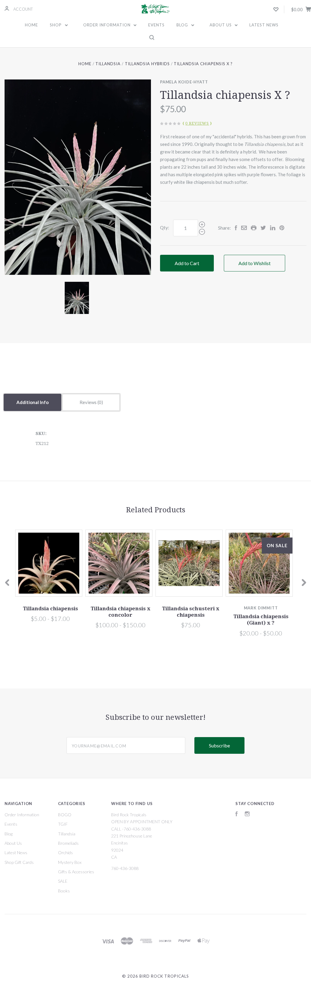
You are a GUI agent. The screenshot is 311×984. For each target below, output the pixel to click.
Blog (182, 24)
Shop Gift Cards (19, 862)
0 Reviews (197, 123)
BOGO (64, 814)
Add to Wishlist (254, 263)
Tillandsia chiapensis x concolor (120, 611)
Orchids (65, 852)
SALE (62, 881)
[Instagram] (247, 814)
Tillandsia (66, 833)
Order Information (107, 24)
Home (31, 24)
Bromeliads (68, 843)
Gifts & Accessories (76, 871)
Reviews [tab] (88, 402)
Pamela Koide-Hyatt (184, 81)
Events (156, 24)
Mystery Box (69, 862)
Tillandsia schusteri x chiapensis (190, 611)
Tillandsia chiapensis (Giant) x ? (261, 619)
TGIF (63, 824)
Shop (56, 24)
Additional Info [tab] (32, 402)
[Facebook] (236, 814)
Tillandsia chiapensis (50, 608)
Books (64, 890)
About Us (221, 24)
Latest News (264, 24)
